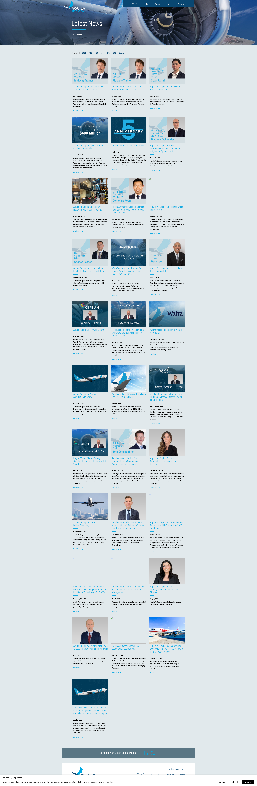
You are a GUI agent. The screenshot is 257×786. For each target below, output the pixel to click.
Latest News (169, 4)
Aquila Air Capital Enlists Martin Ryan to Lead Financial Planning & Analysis (90, 647)
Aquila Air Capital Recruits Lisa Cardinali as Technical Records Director (164, 461)
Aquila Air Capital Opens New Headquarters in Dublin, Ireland (87, 208)
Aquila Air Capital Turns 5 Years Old (128, 145)
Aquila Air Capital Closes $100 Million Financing (87, 524)
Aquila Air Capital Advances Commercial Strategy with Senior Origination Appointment (165, 148)
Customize (221, 782)
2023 (96, 53)
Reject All (235, 782)
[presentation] (90, 71)
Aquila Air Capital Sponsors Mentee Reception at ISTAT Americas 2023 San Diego (166, 525)
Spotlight (122, 53)
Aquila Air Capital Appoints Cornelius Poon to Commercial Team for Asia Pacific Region (128, 209)
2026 (115, 53)
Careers (157, 4)
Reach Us (181, 4)
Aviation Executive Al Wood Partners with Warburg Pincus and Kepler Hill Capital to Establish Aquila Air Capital (90, 710)
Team (148, 4)
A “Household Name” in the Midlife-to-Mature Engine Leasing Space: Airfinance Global (128, 332)
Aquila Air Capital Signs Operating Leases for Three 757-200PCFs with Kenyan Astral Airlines (166, 649)
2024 (102, 53)
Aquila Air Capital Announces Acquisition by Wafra (86, 395)
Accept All (248, 782)
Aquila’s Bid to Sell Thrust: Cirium (88, 329)
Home (74, 34)
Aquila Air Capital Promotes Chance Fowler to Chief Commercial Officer (89, 269)
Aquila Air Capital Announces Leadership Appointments (125, 647)
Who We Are (136, 4)
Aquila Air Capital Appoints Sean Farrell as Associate (165, 88)
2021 (84, 53)
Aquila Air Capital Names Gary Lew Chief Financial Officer (166, 269)
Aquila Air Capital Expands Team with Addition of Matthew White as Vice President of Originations (128, 525)
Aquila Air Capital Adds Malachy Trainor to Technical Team (88, 88)
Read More (78, 111)
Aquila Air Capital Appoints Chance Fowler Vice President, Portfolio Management (128, 589)
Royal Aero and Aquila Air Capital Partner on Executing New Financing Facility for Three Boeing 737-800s (90, 589)
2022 (90, 53)
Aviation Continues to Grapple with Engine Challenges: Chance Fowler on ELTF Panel (166, 397)
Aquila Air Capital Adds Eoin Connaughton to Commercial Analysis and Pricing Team (125, 461)
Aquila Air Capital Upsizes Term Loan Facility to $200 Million (129, 395)
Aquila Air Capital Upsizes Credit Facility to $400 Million (88, 147)
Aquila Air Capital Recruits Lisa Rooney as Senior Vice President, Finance (165, 589)
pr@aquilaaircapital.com (177, 769)
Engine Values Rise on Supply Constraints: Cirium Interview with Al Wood (90, 461)
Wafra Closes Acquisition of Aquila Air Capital (166, 331)
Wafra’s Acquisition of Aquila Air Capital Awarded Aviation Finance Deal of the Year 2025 (127, 271)
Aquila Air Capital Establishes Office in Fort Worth (166, 208)
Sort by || (76, 53)
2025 (108, 53)
